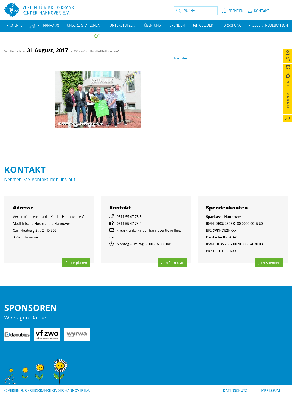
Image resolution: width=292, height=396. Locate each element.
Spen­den (236, 11)
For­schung (232, 25)
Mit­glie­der (203, 25)
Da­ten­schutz (235, 390)
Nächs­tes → (182, 58)
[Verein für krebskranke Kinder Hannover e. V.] (79, 10)
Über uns (152, 25)
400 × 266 (79, 51)
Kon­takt (261, 11)
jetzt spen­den (269, 262)
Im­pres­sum (270, 390)
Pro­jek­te (14, 25)
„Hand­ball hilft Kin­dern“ (104, 51)
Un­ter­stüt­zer (122, 25)
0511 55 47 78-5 (129, 216)
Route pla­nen (76, 262)
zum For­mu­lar (172, 262)
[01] (97, 99)
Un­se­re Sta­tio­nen (83, 25)
